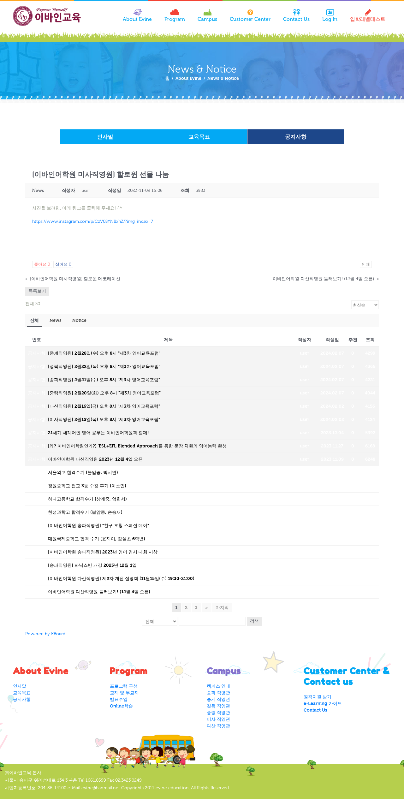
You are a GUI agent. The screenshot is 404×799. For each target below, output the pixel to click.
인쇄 (366, 264)
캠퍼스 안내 (218, 686)
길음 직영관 (218, 706)
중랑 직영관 (218, 712)
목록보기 (37, 291)
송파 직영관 (218, 692)
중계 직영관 (218, 699)
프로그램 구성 (124, 686)
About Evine (188, 78)
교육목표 (199, 136)
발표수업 (119, 699)
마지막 (222, 607)
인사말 (105, 136)
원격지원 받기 (317, 697)
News (56, 320)
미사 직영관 (218, 719)
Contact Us (315, 710)
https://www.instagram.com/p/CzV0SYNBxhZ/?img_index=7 (92, 221)
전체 (34, 320)
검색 (254, 621)
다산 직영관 (218, 726)
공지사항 (295, 136)
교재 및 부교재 (124, 692)
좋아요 (42, 264)
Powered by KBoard (45, 633)
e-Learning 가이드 (323, 703)
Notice (79, 320)
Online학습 (121, 706)
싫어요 (63, 264)
